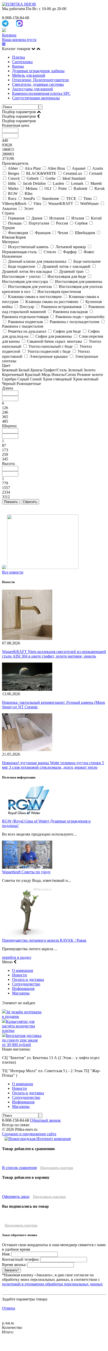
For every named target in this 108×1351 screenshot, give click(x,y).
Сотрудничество (26, 984)
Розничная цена (15, 125)
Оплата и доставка (28, 979)
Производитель (15, 163)
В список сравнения (19, 1167)
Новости (19, 975)
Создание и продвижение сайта (29, 1134)
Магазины (21, 993)
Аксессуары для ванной (32, 89)
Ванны (18, 66)
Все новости (12, 572)
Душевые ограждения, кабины (38, 71)
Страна (8, 213)
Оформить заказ (15, 1196)
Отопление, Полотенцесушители (40, 80)
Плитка (18, 57)
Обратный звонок (45, 1120)
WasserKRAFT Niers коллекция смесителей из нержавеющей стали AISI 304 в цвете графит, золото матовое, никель (54, 653)
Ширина (9, 426)
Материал (10, 242)
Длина (7, 388)
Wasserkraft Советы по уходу (26, 872)
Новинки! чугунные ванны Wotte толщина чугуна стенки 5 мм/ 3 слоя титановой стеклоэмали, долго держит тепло (53, 765)
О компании (22, 970)
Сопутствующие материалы (36, 98)
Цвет (6, 365)
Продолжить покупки (56, 1168)
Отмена (8, 1308)
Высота (8, 463)
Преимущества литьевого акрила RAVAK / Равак (44, 940)
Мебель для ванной (28, 75)
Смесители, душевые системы (38, 84)
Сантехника (22, 62)
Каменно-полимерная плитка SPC (41, 93)
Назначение (12, 256)
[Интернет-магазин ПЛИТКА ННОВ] (19, 4)
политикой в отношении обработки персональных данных (52, 1284)
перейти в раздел (16, 957)
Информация (23, 988)
